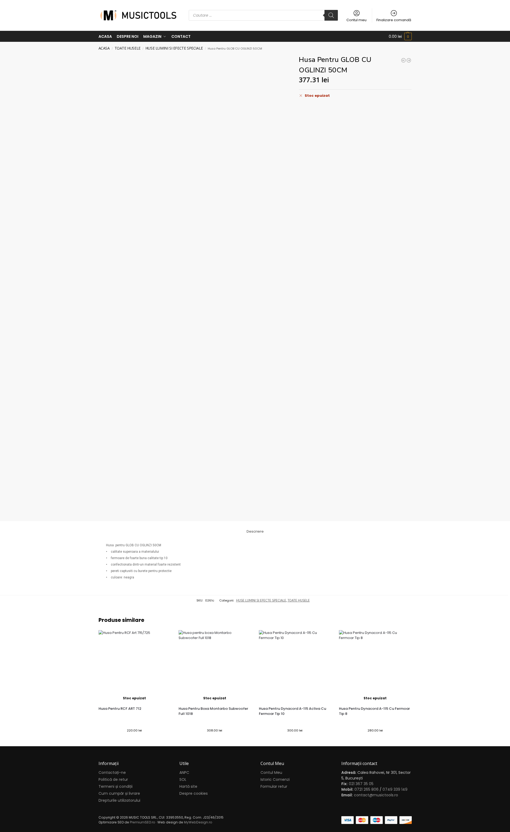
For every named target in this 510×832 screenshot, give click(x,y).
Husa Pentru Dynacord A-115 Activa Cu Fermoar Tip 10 (292, 711)
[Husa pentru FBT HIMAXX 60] (408, 60)
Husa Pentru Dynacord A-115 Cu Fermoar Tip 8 (374, 711)
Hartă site (188, 786)
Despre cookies (193, 793)
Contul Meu (271, 772)
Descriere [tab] (255, 531)
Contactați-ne (112, 772)
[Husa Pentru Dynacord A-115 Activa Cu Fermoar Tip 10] (295, 666)
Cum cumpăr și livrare (119, 793)
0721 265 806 (366, 789)
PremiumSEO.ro (142, 822)
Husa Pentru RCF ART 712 (120, 708)
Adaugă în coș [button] (295, 741)
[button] (400, 36)
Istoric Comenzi (275, 779)
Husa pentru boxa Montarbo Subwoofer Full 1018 (213, 711)
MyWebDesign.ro (198, 822)
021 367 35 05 (361, 783)
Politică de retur (113, 779)
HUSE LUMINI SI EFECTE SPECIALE (174, 48)
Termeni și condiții (116, 786)
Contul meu (356, 20)
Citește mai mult (134, 741)
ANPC (184, 772)
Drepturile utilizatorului (119, 800)
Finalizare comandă (393, 20)
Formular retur (273, 786)
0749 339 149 (395, 789)
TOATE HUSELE (128, 48)
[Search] (331, 15)
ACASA (104, 48)
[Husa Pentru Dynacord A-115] (403, 60)
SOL (182, 779)
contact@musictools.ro (376, 795)
